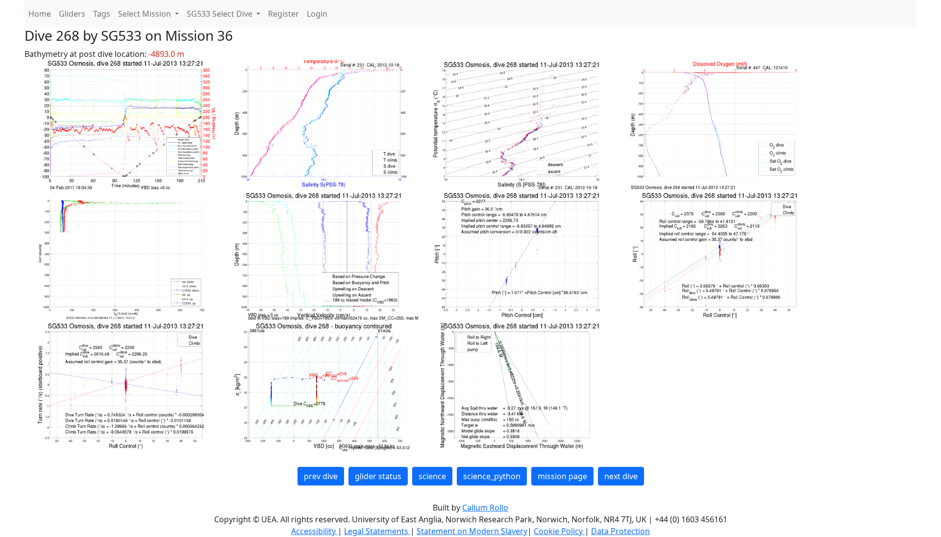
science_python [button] (491, 476)
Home (39, 13)
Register (283, 13)
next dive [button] (621, 476)
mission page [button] (562, 476)
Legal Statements (377, 531)
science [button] (432, 476)
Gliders (72, 13)
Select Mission (145, 13)
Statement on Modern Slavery (472, 531)
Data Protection (620, 531)
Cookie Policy (559, 531)
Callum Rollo (485, 507)
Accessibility (314, 531)
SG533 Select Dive (220, 13)
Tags (101, 13)
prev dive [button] (321, 476)
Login (317, 13)
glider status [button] (378, 476)
